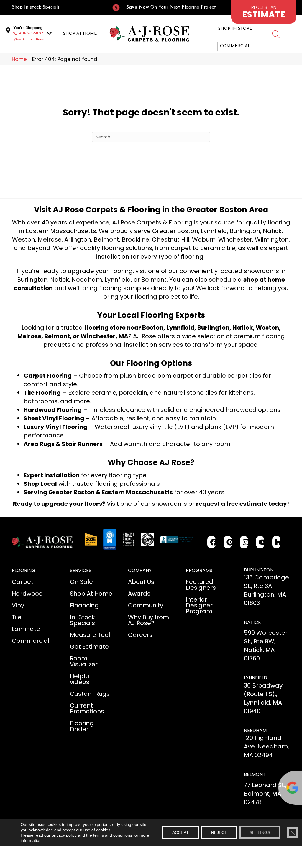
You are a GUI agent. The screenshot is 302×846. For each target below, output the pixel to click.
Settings (260, 832)
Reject (219, 832)
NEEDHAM (255, 730)
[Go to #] (276, 35)
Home (19, 59)
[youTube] (260, 542)
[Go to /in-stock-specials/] (56, 7)
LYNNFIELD (255, 677)
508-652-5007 (30, 33)
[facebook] (211, 542)
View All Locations (28, 39)
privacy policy (64, 835)
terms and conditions (112, 835)
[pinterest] (228, 542)
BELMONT (255, 774)
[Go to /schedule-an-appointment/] (263, 12)
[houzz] (276, 542)
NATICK (252, 622)
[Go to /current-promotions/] (167, 7)
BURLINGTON (258, 569)
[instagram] (244, 542)
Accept (180, 832)
